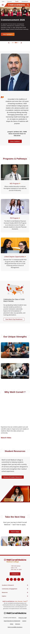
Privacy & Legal (22, 617)
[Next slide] (21, 42)
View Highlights (7, 34)
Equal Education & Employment (12, 621)
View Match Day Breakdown (13, 319)
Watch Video (6, 438)
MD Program (14, 183)
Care (3, 1)
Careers (24, 621)
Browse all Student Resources (13, 477)
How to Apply (15, 532)
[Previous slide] (8, 42)
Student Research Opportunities (15, 375)
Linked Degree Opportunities (14, 256)
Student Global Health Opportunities (15, 354)
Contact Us (15, 574)
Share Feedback (15, 141)
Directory (17, 624)
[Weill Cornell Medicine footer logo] (15, 613)
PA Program (14, 218)
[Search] (28, 5)
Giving (11, 624)
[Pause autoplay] (25, 11)
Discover (10, 1)
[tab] (12, 42)
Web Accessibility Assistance (15, 627)
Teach (16, 1)
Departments (25, 1)
